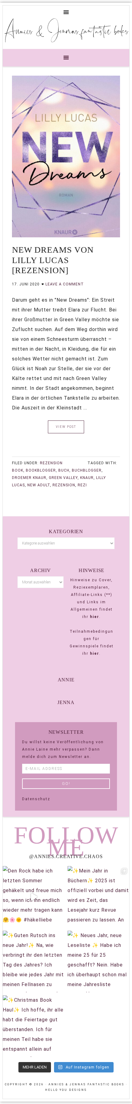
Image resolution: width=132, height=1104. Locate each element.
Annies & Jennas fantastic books (66, 30)
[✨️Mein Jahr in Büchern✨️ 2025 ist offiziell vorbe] (98, 897)
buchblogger (87, 470)
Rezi (82, 485)
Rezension (51, 463)
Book (17, 470)
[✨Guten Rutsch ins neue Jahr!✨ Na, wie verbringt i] (33, 961)
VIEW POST (66, 426)
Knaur (87, 478)
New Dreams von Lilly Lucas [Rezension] (53, 260)
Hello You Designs (66, 1089)
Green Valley (63, 478)
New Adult (38, 485)
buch (63, 470)
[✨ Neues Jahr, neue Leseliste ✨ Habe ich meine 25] (98, 961)
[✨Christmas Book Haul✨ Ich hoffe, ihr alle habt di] (33, 1026)
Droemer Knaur (29, 478)
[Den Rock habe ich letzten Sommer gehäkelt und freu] (33, 897)
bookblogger (41, 470)
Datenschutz (36, 799)
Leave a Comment (64, 284)
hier (94, 617)
